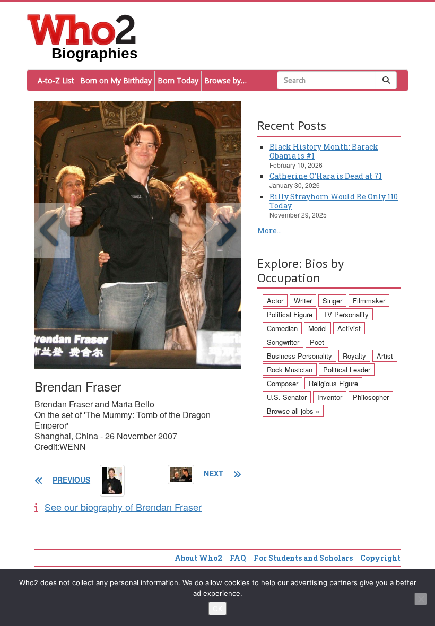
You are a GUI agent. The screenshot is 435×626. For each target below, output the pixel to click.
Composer (282, 383)
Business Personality (299, 356)
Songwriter (283, 342)
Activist (349, 328)
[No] (420, 599)
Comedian (282, 328)
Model (317, 328)
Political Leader (346, 369)
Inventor (329, 397)
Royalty (354, 356)
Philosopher (371, 397)
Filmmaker (369, 300)
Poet (317, 342)
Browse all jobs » (293, 411)
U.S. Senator (287, 397)
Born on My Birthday (116, 80)
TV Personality (346, 314)
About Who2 (198, 558)
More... (269, 230)
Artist (385, 356)
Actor (275, 300)
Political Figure (289, 314)
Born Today (178, 80)
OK (217, 608)
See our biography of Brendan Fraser (123, 507)
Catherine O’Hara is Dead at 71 (325, 176)
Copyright (380, 558)
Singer (332, 300)
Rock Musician (289, 369)
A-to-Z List (56, 80)
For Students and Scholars (303, 558)
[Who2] (82, 28)
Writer (303, 300)
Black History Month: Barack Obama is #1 (323, 151)
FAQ (238, 558)
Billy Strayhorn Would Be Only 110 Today (333, 201)
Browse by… (225, 80)
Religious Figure (333, 383)
